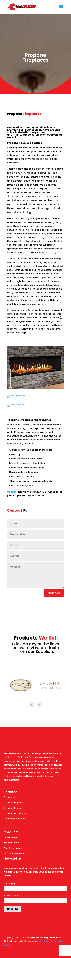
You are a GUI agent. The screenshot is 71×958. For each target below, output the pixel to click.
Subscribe (12, 909)
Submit (54, 593)
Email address (12, 895)
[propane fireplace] (35, 387)
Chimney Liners (12, 808)
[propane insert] (17, 404)
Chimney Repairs (13, 802)
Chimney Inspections (16, 813)
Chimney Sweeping (14, 818)
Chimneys (9, 797)
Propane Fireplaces (15, 853)
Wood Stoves (11, 842)
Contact (12, 491)
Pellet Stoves (11, 837)
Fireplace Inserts (13, 848)
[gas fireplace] (16, 395)
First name (10, 883)
